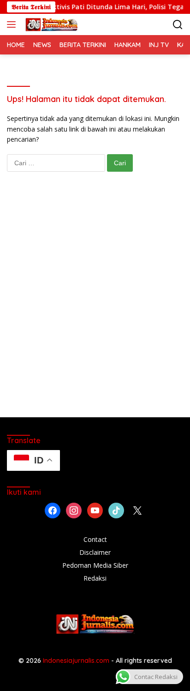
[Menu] (13, 24)
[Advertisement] (95, 304)
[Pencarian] (177, 24)
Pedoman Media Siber (95, 565)
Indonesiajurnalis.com (77, 660)
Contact (95, 539)
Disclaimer (95, 552)
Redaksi (95, 578)
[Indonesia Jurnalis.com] (50, 24)
